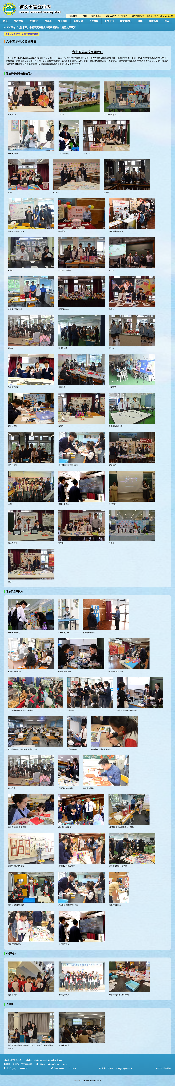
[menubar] (21, 34)
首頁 (5, 21)
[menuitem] (21, 34)
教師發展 (78, 21)
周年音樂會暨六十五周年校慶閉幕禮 (21, 34)
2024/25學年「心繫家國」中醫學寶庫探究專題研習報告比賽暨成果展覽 (39, 27)
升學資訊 (109, 21)
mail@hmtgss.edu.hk (124, 1068)
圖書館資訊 (126, 21)
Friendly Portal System (89, 1080)
